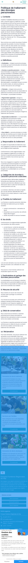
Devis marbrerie (14, 505)
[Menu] (2, 2)
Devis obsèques (14, 498)
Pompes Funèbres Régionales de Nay (11, 514)
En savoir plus (14, 391)
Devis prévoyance (14, 502)
